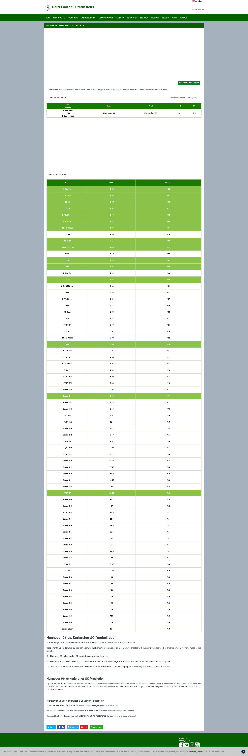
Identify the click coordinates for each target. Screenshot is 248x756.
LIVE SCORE (155, 18)
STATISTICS (120, 18)
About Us (183, 738)
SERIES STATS (132, 18)
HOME (48, 18)
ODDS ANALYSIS (59, 18)
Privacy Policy (184, 741)
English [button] (198, 1)
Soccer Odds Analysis (189, 83)
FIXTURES (144, 18)
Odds (111, 183)
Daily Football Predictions (73, 7)
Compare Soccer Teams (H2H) (183, 98)
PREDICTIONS (73, 18)
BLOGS (174, 18)
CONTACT (183, 18)
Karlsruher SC (150, 113)
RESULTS (165, 18)
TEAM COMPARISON (105, 18)
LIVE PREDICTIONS (88, 18)
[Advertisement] (124, 55)
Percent (168, 183)
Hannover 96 (109, 113)
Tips (67, 183)
